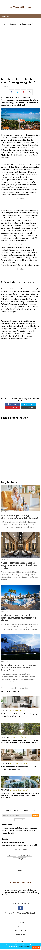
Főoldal (4, 24)
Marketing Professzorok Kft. (27, 914)
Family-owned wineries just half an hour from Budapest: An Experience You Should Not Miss (20, 741)
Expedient (34, 912)
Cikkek (13, 24)
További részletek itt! (25, 946)
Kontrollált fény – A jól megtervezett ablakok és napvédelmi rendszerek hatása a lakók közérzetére (20, 795)
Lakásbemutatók (24, 855)
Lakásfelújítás (19, 859)
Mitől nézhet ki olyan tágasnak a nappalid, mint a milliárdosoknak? (18, 768)
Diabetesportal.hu (20, 930)
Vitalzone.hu (20, 926)
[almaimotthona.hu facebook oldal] (20, 908)
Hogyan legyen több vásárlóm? (20, 903)
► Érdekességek (24, 24)
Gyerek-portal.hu (20, 938)
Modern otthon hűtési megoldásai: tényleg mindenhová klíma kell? (19, 715)
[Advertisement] (20, 54)
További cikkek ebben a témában (15, 688)
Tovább (11, 833)
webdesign (16, 912)
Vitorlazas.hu (20, 922)
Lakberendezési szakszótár (20, 811)
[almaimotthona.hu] (20, 7)
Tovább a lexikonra (20, 849)
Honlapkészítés (8, 912)
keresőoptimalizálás (25, 912)
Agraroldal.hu (20, 941)
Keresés (35, 815)
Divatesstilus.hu (20, 934)
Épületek (12, 855)
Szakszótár (20, 820)
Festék (5, 839)
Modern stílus (8, 824)
